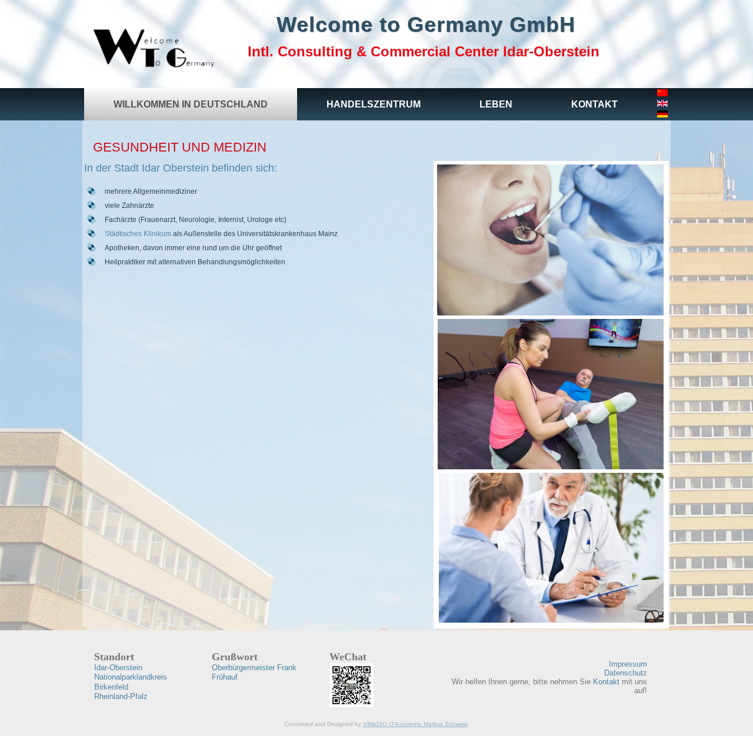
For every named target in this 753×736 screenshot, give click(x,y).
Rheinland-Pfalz (121, 696)
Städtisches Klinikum (138, 234)
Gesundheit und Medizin (179, 147)
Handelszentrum (373, 104)
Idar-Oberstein (118, 667)
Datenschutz (625, 672)
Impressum (628, 664)
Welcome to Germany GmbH (425, 24)
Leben (495, 104)
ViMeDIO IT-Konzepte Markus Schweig (415, 724)
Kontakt (594, 104)
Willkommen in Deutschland (191, 104)
